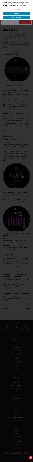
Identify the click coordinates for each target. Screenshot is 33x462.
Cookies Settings (16, 9)
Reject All (16, 13)
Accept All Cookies (16, 17)
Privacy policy (9, 6)
